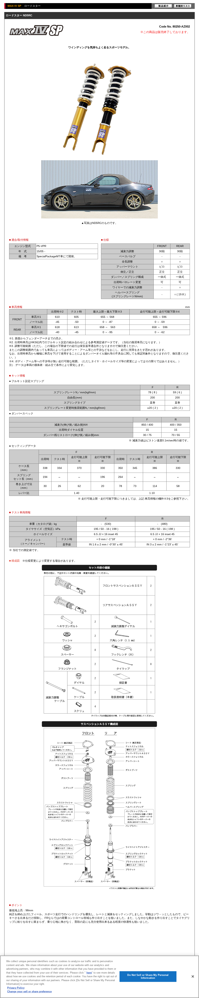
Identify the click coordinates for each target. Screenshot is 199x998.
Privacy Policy (15, 987)
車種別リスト (183, 6)
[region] (99, 977)
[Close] (193, 976)
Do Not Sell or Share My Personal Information (147, 977)
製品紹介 (163, 6)
